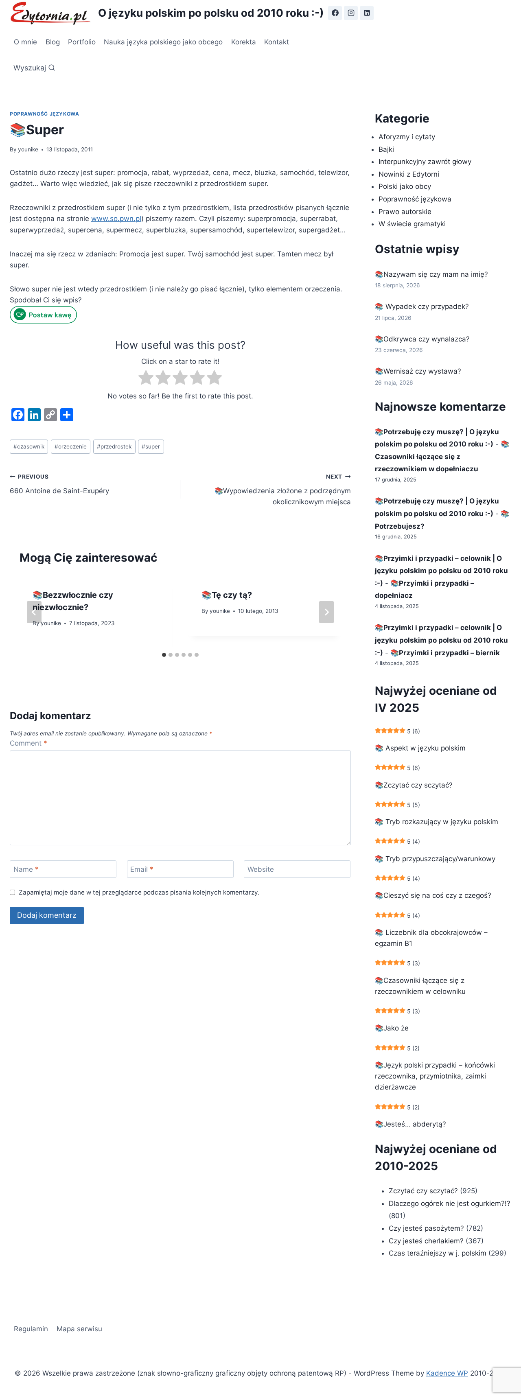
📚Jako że (392, 1028)
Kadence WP (447, 1373)
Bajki (386, 149)
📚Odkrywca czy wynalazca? (422, 339)
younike (28, 149)
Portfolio (82, 42)
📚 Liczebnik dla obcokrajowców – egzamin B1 (431, 937)
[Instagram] (351, 13)
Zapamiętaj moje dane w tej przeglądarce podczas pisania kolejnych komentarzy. (139, 892)
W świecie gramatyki (412, 224)
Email (141, 869)
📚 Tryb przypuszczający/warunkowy (435, 859)
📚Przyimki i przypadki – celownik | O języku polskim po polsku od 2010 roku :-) (441, 570)
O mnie (25, 42)
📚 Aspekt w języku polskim (420, 748)
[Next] (326, 612)
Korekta (243, 42)
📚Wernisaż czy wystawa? (418, 371)
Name (26, 869)
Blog (53, 42)
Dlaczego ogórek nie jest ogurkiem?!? (449, 1203)
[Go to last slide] (34, 612)
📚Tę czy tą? (226, 595)
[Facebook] (335, 13)
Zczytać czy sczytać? (423, 1191)
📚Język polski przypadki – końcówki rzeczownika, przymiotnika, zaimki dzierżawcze (435, 1076)
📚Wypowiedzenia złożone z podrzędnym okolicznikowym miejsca (283, 489)
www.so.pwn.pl (116, 218)
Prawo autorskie (405, 212)
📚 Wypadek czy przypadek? (422, 306)
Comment (28, 743)
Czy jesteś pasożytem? (426, 1228)
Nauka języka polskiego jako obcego (163, 42)
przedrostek (114, 446)
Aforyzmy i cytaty (407, 137)
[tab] (164, 655)
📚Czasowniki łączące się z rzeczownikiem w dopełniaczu (442, 456)
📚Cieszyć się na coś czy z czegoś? (433, 895)
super (151, 446)
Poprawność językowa (44, 114)
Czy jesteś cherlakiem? (427, 1241)
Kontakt (276, 42)
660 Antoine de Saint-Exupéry (59, 484)
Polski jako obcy (405, 186)
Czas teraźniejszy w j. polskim (437, 1253)
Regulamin (31, 1329)
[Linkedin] (367, 13)
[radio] (145, 379)
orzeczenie (71, 446)
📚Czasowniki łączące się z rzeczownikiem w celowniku (420, 985)
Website (260, 869)
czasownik (28, 446)
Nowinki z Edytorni (409, 174)
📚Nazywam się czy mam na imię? (431, 274)
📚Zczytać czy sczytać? (414, 785)
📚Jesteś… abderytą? (410, 1124)
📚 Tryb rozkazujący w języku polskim (436, 822)
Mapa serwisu (79, 1329)
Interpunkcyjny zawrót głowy (425, 162)
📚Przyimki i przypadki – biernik (445, 653)
